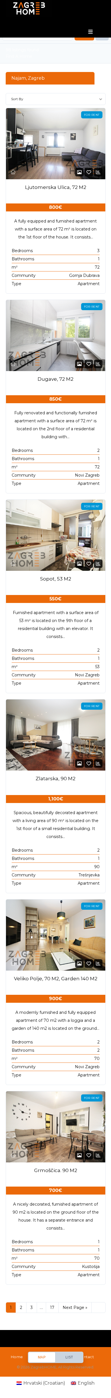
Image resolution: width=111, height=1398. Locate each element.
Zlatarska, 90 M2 (55, 778)
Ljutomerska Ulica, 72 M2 (55, 187)
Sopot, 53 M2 (55, 579)
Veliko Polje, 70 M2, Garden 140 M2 (55, 978)
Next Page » (75, 1307)
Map (42, 1357)
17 (52, 1307)
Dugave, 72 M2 (55, 379)
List (69, 1357)
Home (17, 1356)
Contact (86, 1356)
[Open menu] (90, 32)
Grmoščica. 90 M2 (55, 1170)
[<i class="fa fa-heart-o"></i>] (89, 172)
